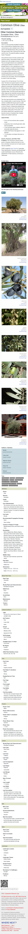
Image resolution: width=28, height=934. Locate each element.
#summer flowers (19, 478)
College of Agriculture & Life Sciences (11, 929)
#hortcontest (5, 485)
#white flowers (5, 479)
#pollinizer (19, 483)
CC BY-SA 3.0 (23, 303)
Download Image (22, 219)
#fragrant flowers (18, 479)
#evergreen (12, 478)
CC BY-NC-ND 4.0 (22, 218)
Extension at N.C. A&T (6, 930)
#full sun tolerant (5, 481)
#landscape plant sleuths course (9, 483)
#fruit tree (12, 479)
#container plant (14, 481)
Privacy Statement (10, 909)
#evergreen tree (5, 478)
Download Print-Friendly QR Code (10, 889)
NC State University (6, 896)
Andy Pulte (13, 148)
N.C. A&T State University (20, 896)
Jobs (12, 925)
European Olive (7, 34)
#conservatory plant (13, 485)
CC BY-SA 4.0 (23, 330)
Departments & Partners (7, 927)
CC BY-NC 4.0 (23, 260)
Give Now (16, 930)
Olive (17, 34)
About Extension (5, 925)
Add (4, 192)
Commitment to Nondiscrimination (14, 908)
